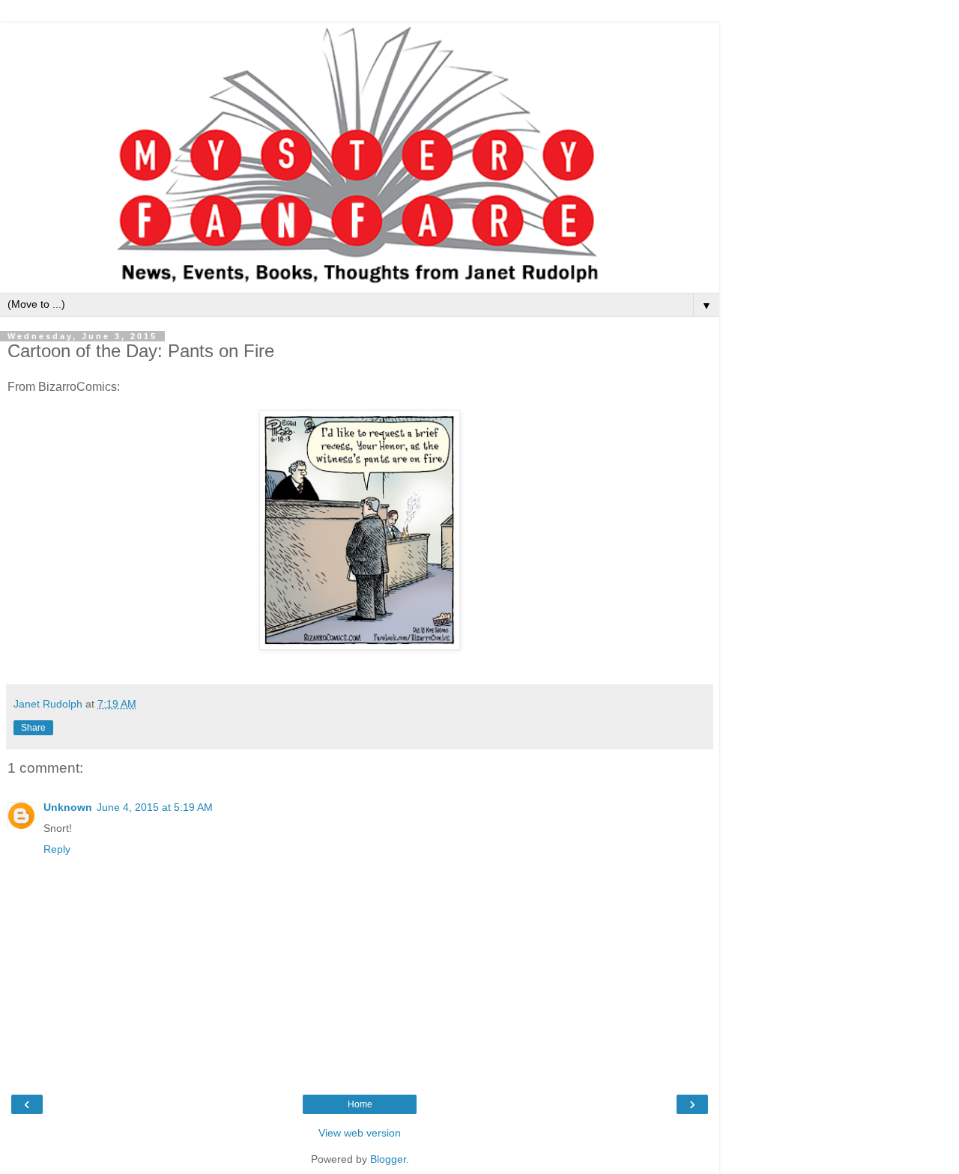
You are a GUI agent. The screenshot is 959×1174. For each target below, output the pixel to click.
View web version (359, 1133)
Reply (56, 849)
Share (33, 728)
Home (360, 1104)
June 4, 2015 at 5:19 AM (155, 807)
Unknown (67, 807)
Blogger (388, 1159)
